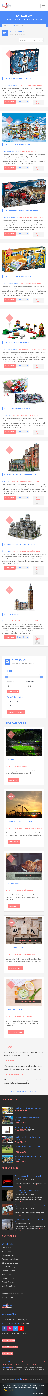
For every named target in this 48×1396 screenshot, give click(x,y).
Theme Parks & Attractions (20, 821)
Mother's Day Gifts (11, 1364)
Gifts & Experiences (10, 1263)
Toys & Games (8, 1297)
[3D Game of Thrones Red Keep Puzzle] (24, 457)
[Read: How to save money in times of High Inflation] (7, 1209)
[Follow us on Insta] (10, 1328)
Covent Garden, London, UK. (16, 1319)
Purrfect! (13, 906)
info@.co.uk (17, 1323)
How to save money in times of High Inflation (30, 1206)
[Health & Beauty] (24, 992)
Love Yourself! (16, 1032)
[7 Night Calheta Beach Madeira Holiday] (7, 1120)
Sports (11, 759)
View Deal (9, 102)
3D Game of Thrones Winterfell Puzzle (21, 544)
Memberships (7, 1274)
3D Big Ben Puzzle (11, 614)
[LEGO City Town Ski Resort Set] (24, 127)
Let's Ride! (13, 842)
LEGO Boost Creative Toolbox (17, 276)
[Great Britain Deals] (6, 5)
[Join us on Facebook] (4, 1328)
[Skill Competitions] (24, 930)
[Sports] (24, 742)
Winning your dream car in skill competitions (28, 1177)
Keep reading (20, 1201)
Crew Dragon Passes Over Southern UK (30, 1220)
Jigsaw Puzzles (14, 701)
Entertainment (8, 1251)
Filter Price (13, 691)
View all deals (7, 1244)
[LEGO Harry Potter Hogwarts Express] (24, 193)
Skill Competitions (16, 948)
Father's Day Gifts (28, 1364)
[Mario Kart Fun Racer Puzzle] (24, 391)
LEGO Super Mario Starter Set (17, 342)
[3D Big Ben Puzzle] (24, 597)
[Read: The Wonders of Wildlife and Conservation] (7, 1195)
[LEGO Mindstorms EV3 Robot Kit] (24, 61)
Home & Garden (8, 1270)
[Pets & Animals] (24, 866)
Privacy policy (9, 1390)
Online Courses (8, 1278)
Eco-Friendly (7, 1247)
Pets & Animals (14, 883)
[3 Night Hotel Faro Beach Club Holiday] (7, 1159)
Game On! (13, 780)
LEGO (11, 705)
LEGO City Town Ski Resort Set (17, 144)
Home (13, 25)
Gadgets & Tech (8, 1255)
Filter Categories (16, 712)
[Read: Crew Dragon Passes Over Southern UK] (7, 1224)
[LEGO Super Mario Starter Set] (24, 325)
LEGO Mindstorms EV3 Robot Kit (18, 78)
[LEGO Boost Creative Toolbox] (24, 259)
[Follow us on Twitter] (15, 1328)
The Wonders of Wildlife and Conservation (27, 1191)
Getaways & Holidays (10, 1259)
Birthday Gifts (25, 1362)
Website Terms (21, 1333)
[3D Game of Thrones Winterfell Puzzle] (24, 527)
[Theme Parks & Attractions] (24, 804)
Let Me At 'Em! (15, 968)
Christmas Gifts (39, 1362)
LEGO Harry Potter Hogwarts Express (21, 210)
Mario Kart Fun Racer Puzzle (17, 408)
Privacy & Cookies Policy (9, 1333)
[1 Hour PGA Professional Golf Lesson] (7, 1149)
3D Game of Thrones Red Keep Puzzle (20, 474)
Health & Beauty (15, 1010)
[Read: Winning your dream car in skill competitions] (7, 1181)
